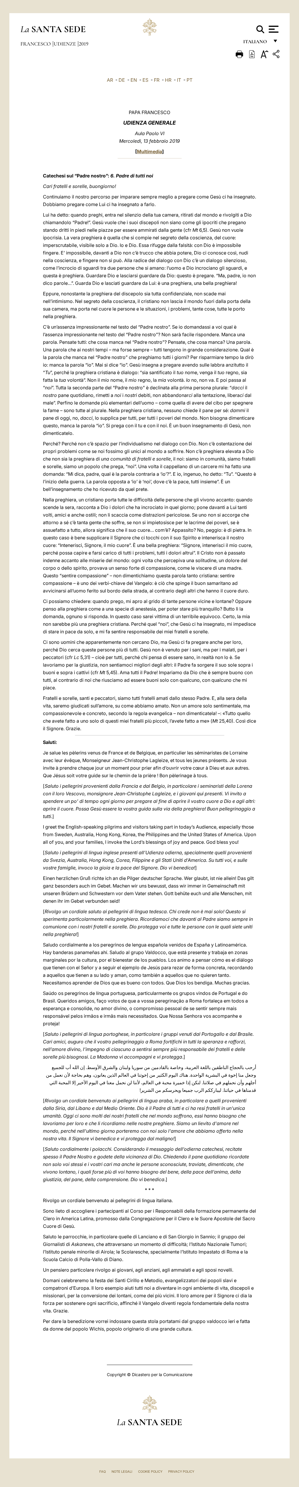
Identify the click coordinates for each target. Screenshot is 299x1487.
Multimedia (149, 151)
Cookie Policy (150, 1471)
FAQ (102, 1471)
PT (189, 80)
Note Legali (122, 1471)
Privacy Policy (181, 1471)
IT (179, 80)
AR (110, 80)
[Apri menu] (273, 29)
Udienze (65, 44)
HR (168, 80)
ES (145, 80)
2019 (83, 44)
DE (122, 80)
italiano (256, 43)
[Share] (277, 55)
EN (134, 80)
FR (156, 80)
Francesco (36, 44)
